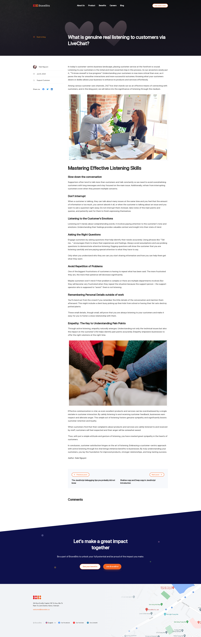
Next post (155, 475)
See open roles (160, 6)
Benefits (102, 5)
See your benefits (90, 566)
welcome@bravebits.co (41, 609)
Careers (113, 5)
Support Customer (43, 80)
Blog (122, 5)
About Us (81, 5)
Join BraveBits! (112, 566)
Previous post (82, 475)
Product (91, 5)
